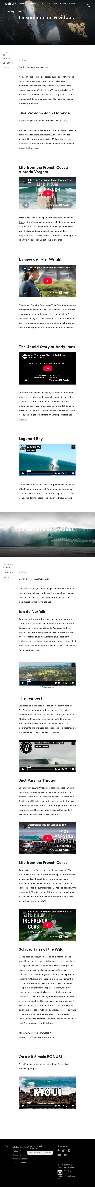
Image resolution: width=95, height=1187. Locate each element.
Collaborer (24, 1159)
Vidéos (33, 4)
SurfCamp (24, 1147)
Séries (63, 4)
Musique (21, 12)
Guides (43, 4)
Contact (23, 1163)
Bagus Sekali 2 (65, 498)
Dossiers (53, 4)
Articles (23, 4)
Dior (47, 579)
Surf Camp (9, 12)
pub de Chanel (26, 983)
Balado (72, 4)
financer (23, 419)
